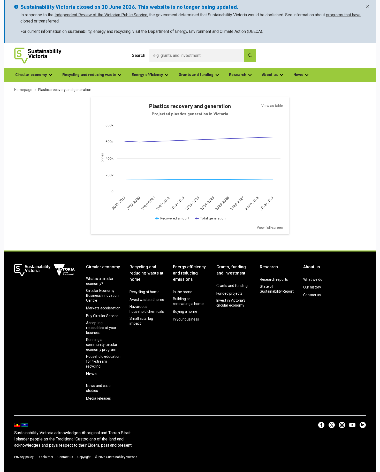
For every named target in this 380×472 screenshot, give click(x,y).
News (298, 75)
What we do (312, 279)
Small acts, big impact (141, 320)
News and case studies (98, 388)
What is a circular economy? (99, 281)
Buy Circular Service (102, 316)
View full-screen (270, 227)
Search (138, 55)
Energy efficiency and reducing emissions (189, 273)
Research (237, 75)
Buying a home (185, 311)
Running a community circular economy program (101, 345)
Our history (312, 287)
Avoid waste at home (147, 300)
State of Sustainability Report (277, 288)
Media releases (98, 398)
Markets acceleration (103, 308)
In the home (182, 292)
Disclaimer (45, 457)
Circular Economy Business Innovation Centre (102, 295)
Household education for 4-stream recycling (103, 361)
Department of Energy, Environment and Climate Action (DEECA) (205, 31)
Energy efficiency (147, 75)
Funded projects (229, 293)
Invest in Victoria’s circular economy (230, 302)
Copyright (84, 457)
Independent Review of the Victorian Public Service (101, 14)
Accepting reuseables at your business (101, 328)
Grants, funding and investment (231, 270)
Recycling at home (144, 292)
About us (270, 75)
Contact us (312, 295)
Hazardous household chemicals (147, 309)
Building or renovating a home (188, 301)
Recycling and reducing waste (89, 75)
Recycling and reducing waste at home (146, 273)
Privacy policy (24, 457)
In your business (186, 319)
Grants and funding (196, 75)
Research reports (274, 279)
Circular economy (31, 75)
